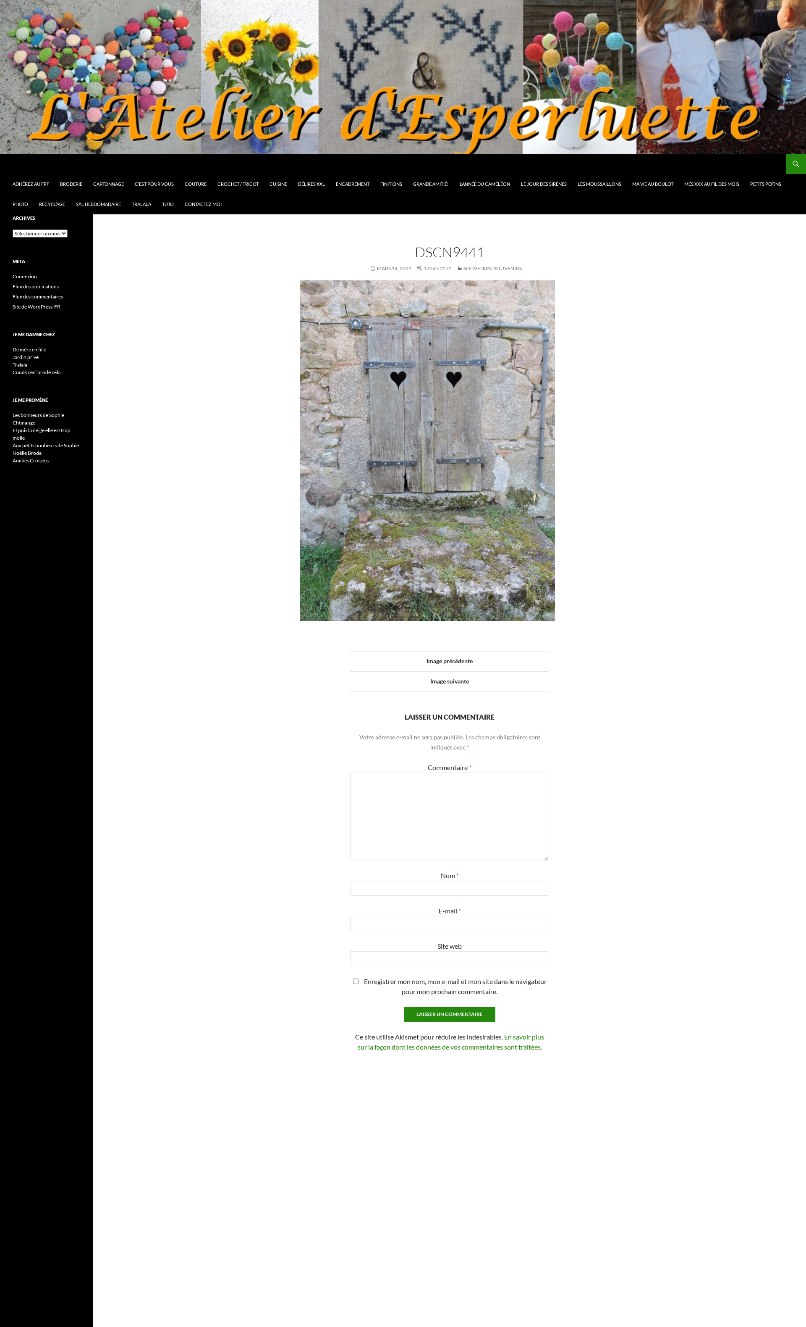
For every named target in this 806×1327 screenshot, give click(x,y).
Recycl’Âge (52, 204)
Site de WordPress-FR (36, 306)
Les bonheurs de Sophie (38, 415)
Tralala (141, 204)
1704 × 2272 (438, 268)
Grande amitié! (431, 184)
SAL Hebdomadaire (98, 204)
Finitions (391, 184)
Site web (449, 946)
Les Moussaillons (599, 184)
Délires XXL (311, 184)
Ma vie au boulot (652, 184)
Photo (20, 204)
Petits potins (765, 184)
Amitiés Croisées (31, 460)
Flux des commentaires (38, 296)
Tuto (168, 204)
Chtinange (24, 422)
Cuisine (278, 184)
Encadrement (352, 184)
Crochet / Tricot (238, 184)
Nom (450, 875)
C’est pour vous (154, 184)
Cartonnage (108, 184)
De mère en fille (29, 349)
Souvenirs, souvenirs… (494, 268)
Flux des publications (36, 286)
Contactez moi (203, 204)
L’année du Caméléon (485, 184)
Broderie (71, 184)
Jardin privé (26, 357)
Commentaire (449, 767)
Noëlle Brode (27, 453)
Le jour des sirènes (544, 184)
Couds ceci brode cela (36, 372)
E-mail (450, 911)
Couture (196, 184)
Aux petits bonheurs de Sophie (46, 445)
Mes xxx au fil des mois (711, 184)
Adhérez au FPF (31, 184)
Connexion (25, 276)
